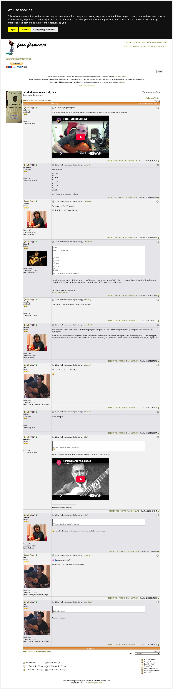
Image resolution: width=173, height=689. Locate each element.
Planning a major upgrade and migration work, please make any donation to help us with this (18, 58)
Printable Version (153, 98)
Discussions (37, 101)
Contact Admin (156, 46)
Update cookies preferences (86, 86)
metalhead (88, 242)
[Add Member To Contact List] (33, 107)
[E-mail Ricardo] (27, 241)
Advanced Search (145, 42)
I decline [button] (25, 29)
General (46, 101)
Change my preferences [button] (44, 29)
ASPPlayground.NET (95, 683)
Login (165, 42)
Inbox (135, 46)
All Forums (27, 101)
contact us (121, 82)
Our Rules (147, 46)
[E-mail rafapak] (27, 107)
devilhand (88, 602)
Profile (140, 46)
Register (160, 42)
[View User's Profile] (24, 107)
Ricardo (87, 300)
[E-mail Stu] (27, 365)
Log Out (164, 46)
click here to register (120, 76)
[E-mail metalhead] (27, 165)
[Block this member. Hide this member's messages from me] (36, 107)
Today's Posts (127, 46)
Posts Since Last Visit (132, 42)
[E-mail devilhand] (27, 437)
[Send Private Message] (30, 107)
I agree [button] (13, 29)
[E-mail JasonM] (27, 201)
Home (154, 42)
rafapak (87, 165)
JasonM (87, 365)
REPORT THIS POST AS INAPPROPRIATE (122, 161)
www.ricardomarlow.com (60, 292)
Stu (86, 437)
